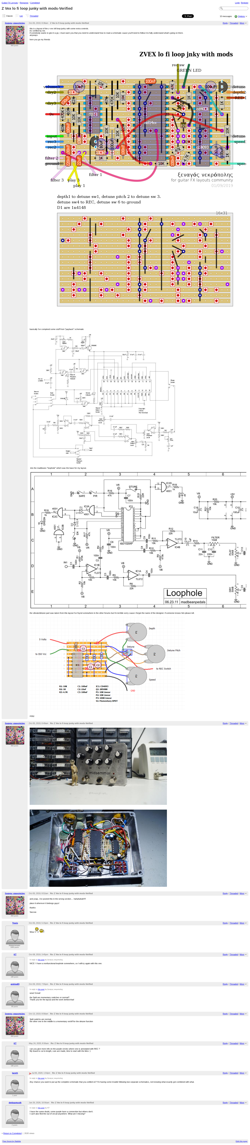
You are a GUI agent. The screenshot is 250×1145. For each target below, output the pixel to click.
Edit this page (241, 1141)
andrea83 (15, 984)
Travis (15, 923)
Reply (225, 23)
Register (244, 3)
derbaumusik (15, 1102)
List (21, 16)
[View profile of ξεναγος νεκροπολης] (15, 42)
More (242, 23)
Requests (24, 3)
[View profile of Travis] (15, 942)
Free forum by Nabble (12, 1141)
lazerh (15, 1073)
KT (15, 954)
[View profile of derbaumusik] (15, 1122)
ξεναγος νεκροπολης (15, 23)
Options (241, 16)
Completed (35, 3)
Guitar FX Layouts (10, 3)
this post (41, 960)
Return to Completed (12, 1133)
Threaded (34, 16)
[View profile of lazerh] (15, 1092)
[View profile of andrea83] (15, 1003)
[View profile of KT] (15, 974)
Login (237, 3)
